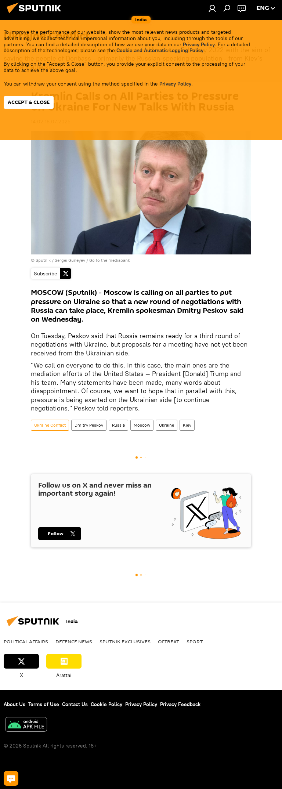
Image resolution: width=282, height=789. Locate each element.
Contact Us (75, 704)
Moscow (142, 425)
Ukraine (166, 425)
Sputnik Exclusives (125, 641)
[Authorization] (212, 8)
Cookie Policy (106, 704)
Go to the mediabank (109, 260)
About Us (14, 704)
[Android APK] (26, 725)
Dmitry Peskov (89, 425)
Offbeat (168, 641)
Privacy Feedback (180, 704)
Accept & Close (29, 102)
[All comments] (11, 778)
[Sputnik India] (36, 14)
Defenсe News (73, 641)
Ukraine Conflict (50, 425)
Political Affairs (26, 641)
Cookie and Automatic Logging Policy (159, 50)
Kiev (187, 425)
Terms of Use (43, 704)
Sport (195, 641)
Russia (118, 425)
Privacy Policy (199, 44)
